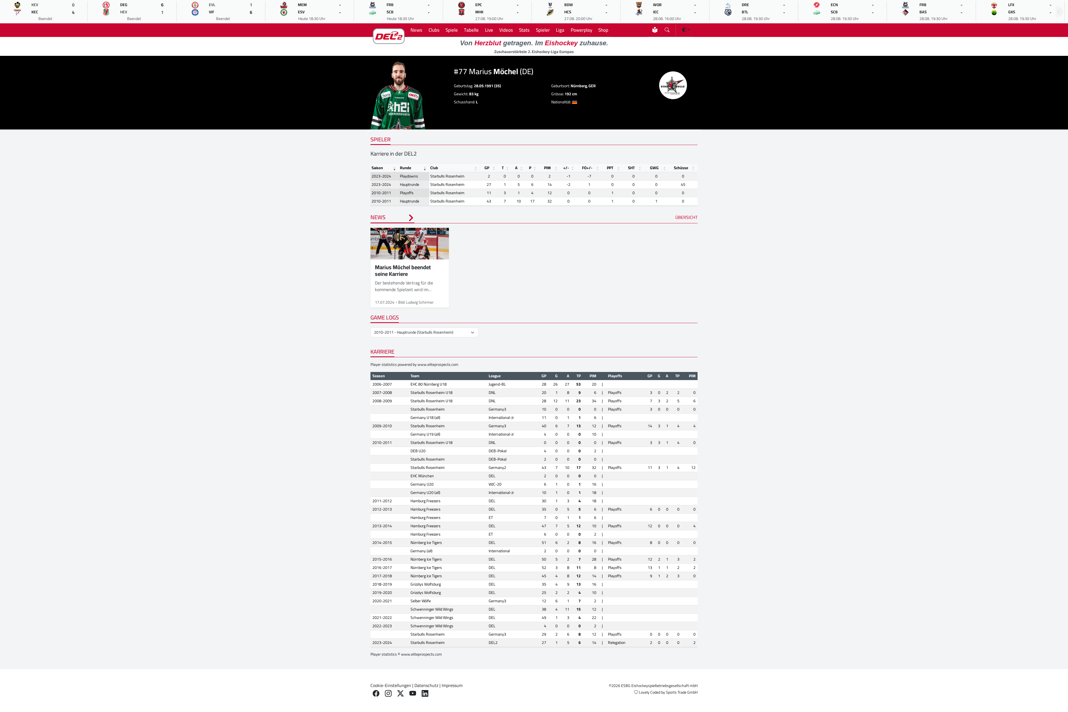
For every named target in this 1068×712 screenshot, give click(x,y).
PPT (610, 167)
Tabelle (471, 29)
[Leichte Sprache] (655, 30)
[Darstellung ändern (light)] (686, 29)
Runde (405, 167)
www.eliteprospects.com (437, 364)
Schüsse (681, 167)
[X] (400, 693)
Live (489, 29)
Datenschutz (426, 685)
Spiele (452, 29)
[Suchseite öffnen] (667, 28)
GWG (654, 167)
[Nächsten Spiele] (1059, 12)
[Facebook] (376, 693)
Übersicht (686, 217)
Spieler (543, 29)
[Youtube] (412, 693)
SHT (631, 167)
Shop (603, 29)
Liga (560, 29)
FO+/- (587, 167)
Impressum (452, 685)
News (416, 29)
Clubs (434, 29)
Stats (524, 29)
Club (434, 167)
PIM (547, 167)
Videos (506, 29)
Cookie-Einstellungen (390, 685)
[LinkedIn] (425, 693)
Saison (377, 167)
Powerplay (581, 29)
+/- (566, 167)
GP (486, 167)
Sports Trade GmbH (682, 692)
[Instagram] (388, 693)
